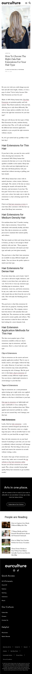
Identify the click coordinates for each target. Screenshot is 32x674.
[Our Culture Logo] (11, 2)
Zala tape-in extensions (9, 402)
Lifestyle (7, 53)
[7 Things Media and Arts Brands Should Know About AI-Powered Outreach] (6, 533)
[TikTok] (18, 570)
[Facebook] (12, 76)
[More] (28, 76)
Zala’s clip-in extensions (16, 373)
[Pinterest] (16, 76)
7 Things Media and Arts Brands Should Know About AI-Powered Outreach (20, 534)
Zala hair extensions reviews (17, 204)
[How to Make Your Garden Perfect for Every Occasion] (6, 542)
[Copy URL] (24, 76)
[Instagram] (14, 570)
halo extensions (16, 424)
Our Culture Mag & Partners (15, 69)
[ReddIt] (20, 76)
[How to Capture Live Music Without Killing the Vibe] (6, 525)
